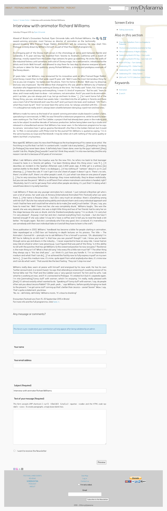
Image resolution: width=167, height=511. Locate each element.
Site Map (84, 475)
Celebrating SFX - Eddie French (131, 66)
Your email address (22, 360)
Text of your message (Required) (29, 398)
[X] (22, 469)
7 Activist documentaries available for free (135, 48)
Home (15, 20)
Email (85, 490)
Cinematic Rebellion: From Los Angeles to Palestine (134, 43)
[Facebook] (14, 469)
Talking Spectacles (126, 29)
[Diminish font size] (101, 38)
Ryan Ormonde (39, 32)
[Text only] (104, 38)
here (55, 302)
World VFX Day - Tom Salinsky (130, 62)
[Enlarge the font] (97, 38)
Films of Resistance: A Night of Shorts (133, 51)
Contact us (85, 481)
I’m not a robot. (86, 484)
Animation (123, 90)
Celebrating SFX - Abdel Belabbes (132, 70)
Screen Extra (24, 20)
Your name (19, 347)
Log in (84, 478)
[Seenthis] (17, 469)
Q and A (122, 93)
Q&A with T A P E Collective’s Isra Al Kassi (134, 77)
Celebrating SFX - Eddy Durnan (130, 73)
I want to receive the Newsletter (31, 451)
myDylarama (147, 8)
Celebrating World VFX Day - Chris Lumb (134, 55)
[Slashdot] (20, 469)
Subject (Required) (22, 385)
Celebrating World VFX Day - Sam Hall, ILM (135, 59)
